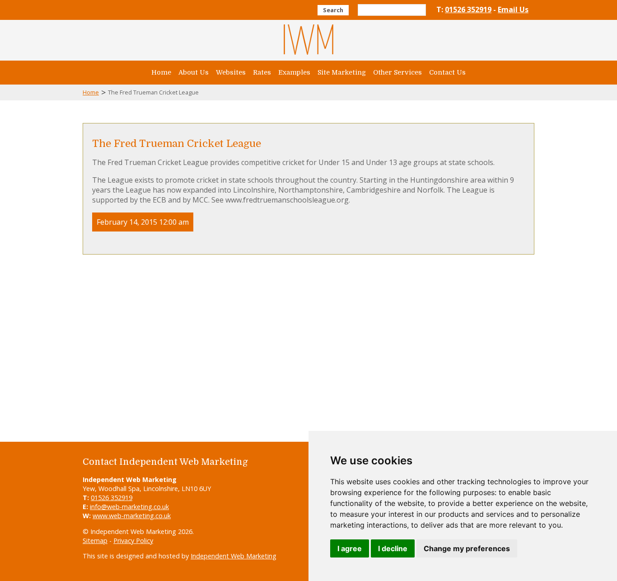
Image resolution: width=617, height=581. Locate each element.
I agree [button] (349, 548)
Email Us (513, 9)
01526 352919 (468, 9)
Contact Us (447, 72)
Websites (231, 72)
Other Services (397, 72)
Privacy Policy (133, 540)
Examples (294, 72)
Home (161, 72)
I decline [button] (392, 548)
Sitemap (95, 540)
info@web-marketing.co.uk (129, 506)
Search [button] (333, 10)
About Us (193, 72)
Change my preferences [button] (467, 548)
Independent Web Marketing (233, 556)
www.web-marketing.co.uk (132, 515)
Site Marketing (342, 72)
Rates (262, 72)
